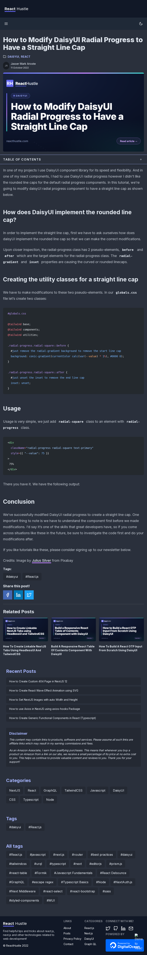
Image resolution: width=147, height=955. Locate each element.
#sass (107, 891)
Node (50, 799)
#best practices (102, 854)
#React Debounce (113, 873)
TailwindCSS (73, 790)
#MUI (51, 900)
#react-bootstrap (82, 891)
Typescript (30, 799)
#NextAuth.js (123, 882)
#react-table (18, 873)
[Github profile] (115, 928)
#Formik (41, 873)
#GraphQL (16, 882)
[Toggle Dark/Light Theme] (140, 23)
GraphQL (50, 790)
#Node (101, 882)
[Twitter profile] (108, 928)
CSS (12, 799)
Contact (68, 944)
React (25, 56)
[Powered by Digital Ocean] (125, 945)
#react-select (52, 891)
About (67, 928)
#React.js (31, 576)
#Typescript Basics (74, 882)
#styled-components (24, 900)
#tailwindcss (18, 864)
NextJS (14, 790)
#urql (38, 864)
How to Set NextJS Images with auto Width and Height (43, 699)
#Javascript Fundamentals (73, 873)
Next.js (88, 933)
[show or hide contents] (141, 159)
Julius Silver (41, 560)
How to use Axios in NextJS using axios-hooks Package (44, 708)
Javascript (97, 790)
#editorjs (95, 864)
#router (77, 854)
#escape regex (42, 882)
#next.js (58, 854)
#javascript (38, 854)
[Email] (131, 928)
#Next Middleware (22, 891)
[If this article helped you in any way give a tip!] (138, 942)
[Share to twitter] (29, 595)
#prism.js (115, 864)
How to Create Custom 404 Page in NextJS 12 (38, 681)
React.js (89, 928)
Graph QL (90, 944)
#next (78, 864)
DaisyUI (13, 56)
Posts (67, 933)
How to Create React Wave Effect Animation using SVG (43, 690)
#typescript (58, 864)
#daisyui (12, 576)
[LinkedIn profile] (123, 928)
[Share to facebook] (7, 595)
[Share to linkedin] (18, 595)
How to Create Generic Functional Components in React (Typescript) (52, 718)
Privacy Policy (72, 938)
